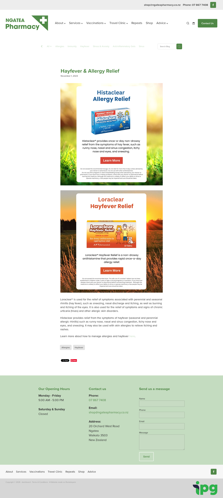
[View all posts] (41, 46)
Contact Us (207, 23)
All (48, 46)
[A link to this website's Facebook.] (213, 5)
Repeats (136, 23)
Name (142, 398)
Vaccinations (95, 23)
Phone (142, 410)
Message (143, 432)
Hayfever (84, 46)
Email (141, 421)
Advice (161, 23)
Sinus (141, 46)
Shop (149, 23)
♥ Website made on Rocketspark (62, 482)
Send (146, 457)
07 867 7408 (97, 400)
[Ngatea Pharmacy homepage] (27, 23)
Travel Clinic (117, 23)
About (59, 23)
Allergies (59, 46)
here (132, 336)
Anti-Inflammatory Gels (124, 46)
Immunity (72, 46)
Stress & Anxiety (101, 46)
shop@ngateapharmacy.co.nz (162, 5)
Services (75, 23)
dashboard (26, 482)
